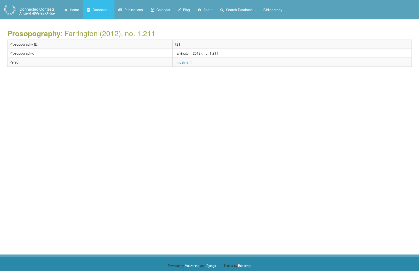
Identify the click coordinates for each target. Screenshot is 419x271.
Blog (185, 9)
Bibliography (272, 9)
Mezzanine (192, 265)
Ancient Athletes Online (37, 11)
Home (73, 9)
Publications (132, 9)
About (206, 9)
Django (211, 265)
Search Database (239, 9)
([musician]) (184, 62)
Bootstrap (244, 265)
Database (99, 9)
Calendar (162, 9)
